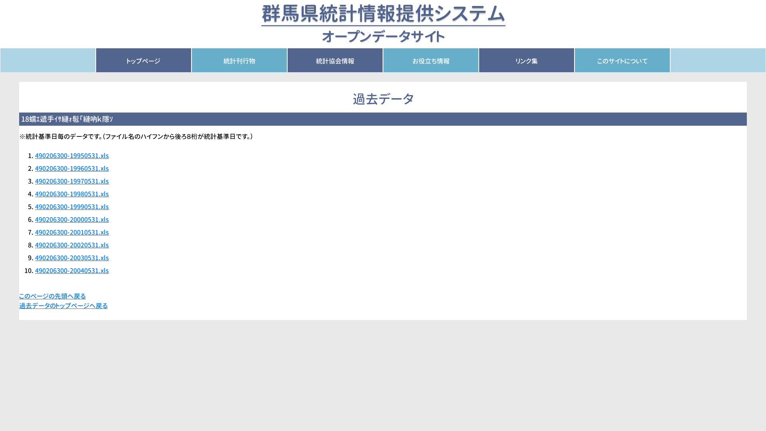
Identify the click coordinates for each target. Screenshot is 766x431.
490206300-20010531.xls (72, 232)
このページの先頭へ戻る (52, 296)
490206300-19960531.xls (72, 168)
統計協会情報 (335, 61)
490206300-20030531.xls (72, 257)
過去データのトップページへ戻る (63, 305)
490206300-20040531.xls (72, 270)
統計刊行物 (239, 61)
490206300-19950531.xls (72, 155)
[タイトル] (383, 23)
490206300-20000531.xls (72, 219)
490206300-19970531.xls (72, 181)
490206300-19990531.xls (72, 206)
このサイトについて (622, 61)
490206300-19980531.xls (72, 194)
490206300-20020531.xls (72, 245)
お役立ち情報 (431, 61)
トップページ (143, 61)
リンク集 (527, 61)
